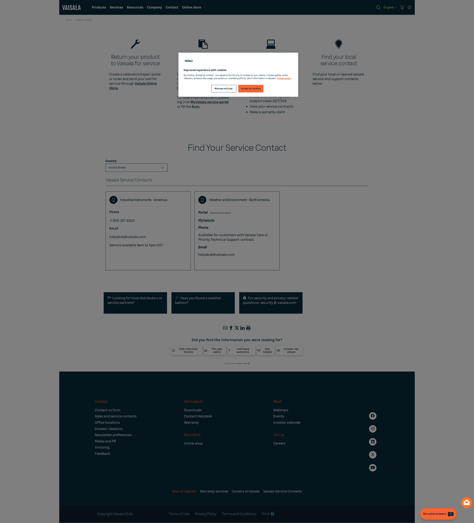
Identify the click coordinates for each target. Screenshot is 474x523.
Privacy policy (284, 78)
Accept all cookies (251, 88)
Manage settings (224, 88)
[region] (238, 74)
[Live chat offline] (466, 502)
